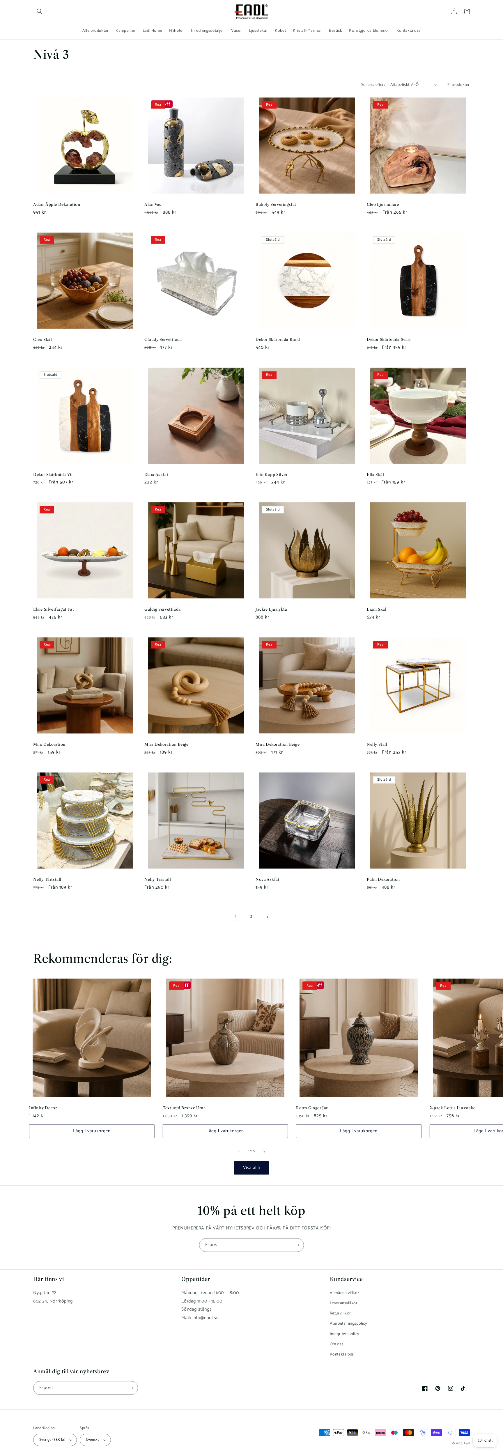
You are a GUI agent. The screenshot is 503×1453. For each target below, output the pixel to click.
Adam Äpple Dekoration (56, 204)
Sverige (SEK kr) (52, 1440)
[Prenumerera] (297, 1245)
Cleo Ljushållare (383, 204)
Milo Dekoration (49, 744)
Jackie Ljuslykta (271, 609)
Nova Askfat (268, 879)
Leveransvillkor (344, 1303)
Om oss (337, 1344)
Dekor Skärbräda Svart (389, 339)
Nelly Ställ (377, 744)
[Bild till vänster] (238, 1151)
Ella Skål (375, 474)
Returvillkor (340, 1313)
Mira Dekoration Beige (166, 744)
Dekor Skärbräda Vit (53, 474)
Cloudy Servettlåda (163, 339)
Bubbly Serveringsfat (276, 204)
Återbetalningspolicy (348, 1323)
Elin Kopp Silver (272, 474)
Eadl (467, 1443)
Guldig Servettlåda (162, 609)
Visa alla (251, 1167)
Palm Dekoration (383, 879)
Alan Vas (152, 204)
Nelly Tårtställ (47, 879)
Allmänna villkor (344, 1293)
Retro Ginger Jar (312, 1107)
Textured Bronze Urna (184, 1107)
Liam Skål (376, 609)
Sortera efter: (373, 84)
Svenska (92, 1440)
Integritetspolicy (344, 1334)
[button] (39, 11)
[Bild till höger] (264, 1151)
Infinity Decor (43, 1107)
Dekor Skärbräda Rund (278, 339)
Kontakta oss (342, 1354)
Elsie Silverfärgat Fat (53, 609)
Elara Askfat (156, 474)
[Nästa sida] (267, 916)
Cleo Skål (42, 339)
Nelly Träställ (157, 879)
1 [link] (236, 917)
